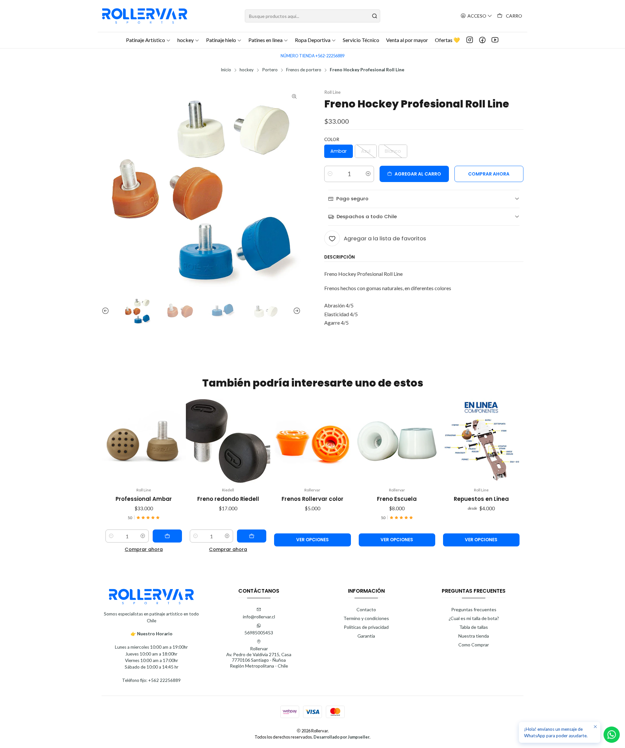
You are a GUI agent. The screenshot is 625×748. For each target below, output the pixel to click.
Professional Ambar (144, 499)
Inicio (226, 70)
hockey (247, 70)
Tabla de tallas (473, 627)
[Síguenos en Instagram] (470, 40)
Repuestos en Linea (481, 499)
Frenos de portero (303, 70)
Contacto (366, 609)
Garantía (366, 636)
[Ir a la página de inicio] (145, 16)
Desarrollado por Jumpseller (341, 737)
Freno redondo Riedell (228, 499)
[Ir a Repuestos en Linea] (481, 441)
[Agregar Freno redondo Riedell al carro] (251, 536)
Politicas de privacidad (366, 627)
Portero (270, 70)
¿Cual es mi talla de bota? (474, 618)
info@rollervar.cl (259, 616)
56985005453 (258, 632)
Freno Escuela (397, 499)
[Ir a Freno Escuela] (397, 441)
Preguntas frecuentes (473, 609)
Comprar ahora (144, 549)
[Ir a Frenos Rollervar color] (312, 441)
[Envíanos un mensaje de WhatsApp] (612, 735)
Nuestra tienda (473, 636)
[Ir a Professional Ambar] (144, 441)
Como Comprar (473, 644)
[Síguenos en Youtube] (495, 40)
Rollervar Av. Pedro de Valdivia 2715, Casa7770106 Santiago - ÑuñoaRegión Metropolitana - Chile (258, 657)
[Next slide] (296, 311)
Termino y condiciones (366, 618)
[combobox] (312, 15)
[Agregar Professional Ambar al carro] (167, 536)
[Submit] (374, 15)
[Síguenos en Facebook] (482, 40)
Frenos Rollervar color (312, 499)
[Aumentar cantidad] (368, 174)
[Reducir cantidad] (330, 174)
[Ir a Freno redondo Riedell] (228, 441)
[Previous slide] (106, 311)
